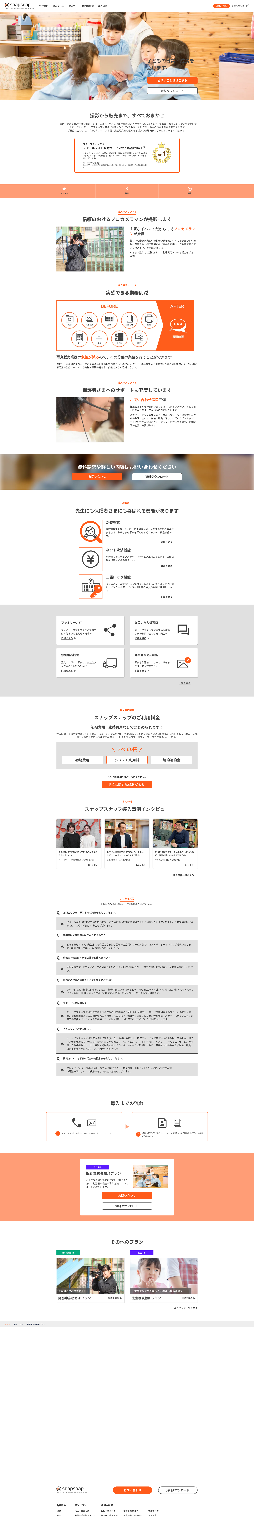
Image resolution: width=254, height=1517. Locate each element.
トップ (7, 1324)
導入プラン (18, 1324)
